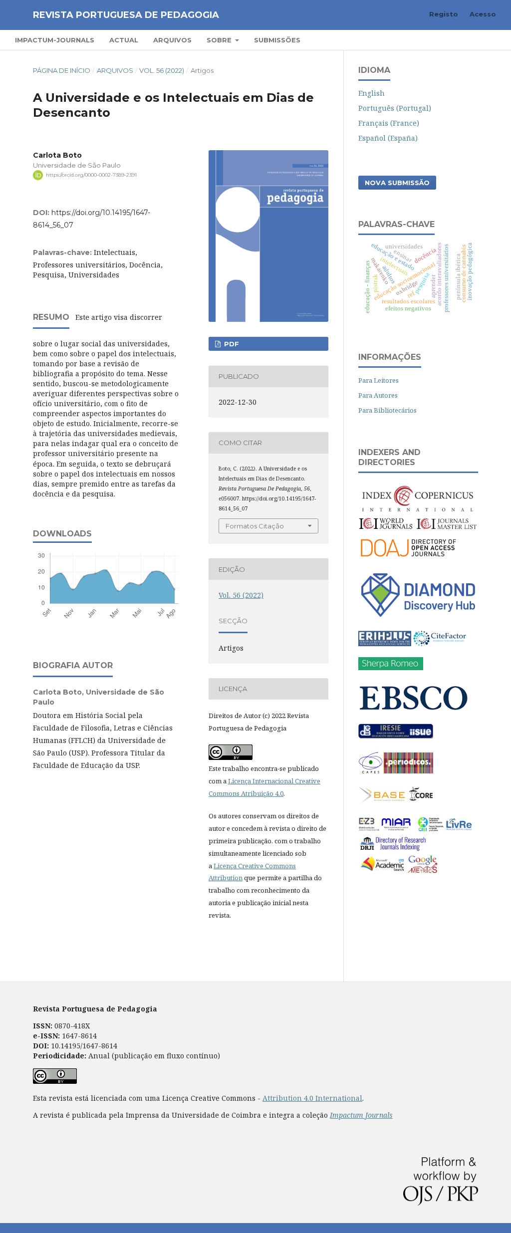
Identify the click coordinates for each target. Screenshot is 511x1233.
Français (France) (388, 123)
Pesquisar (470, 39)
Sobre (220, 40)
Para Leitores (378, 380)
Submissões (277, 40)
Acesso (483, 14)
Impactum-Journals (54, 40)
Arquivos (172, 40)
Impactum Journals (361, 1115)
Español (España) (388, 138)
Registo (443, 14)
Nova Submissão (397, 183)
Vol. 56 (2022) (161, 70)
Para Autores (378, 395)
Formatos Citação (255, 526)
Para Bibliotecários (387, 410)
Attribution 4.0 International (312, 1098)
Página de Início (61, 70)
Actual (123, 40)
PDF (230, 344)
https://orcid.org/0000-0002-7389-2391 (91, 175)
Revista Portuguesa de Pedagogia (126, 14)
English (371, 93)
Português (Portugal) (394, 108)
